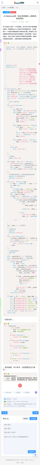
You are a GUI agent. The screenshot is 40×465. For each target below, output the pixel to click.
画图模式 (25, 418)
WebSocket (8, 392)
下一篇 (35, 412)
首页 (4, 7)
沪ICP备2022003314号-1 (12, 460)
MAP (22, 463)
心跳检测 (18, 392)
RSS (17, 463)
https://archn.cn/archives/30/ (20, 401)
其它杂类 (13, 12)
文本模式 (33, 418)
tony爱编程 (10, 7)
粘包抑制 (27, 392)
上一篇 (4, 412)
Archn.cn (32, 460)
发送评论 (31, 452)
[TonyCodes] (20, 2)
